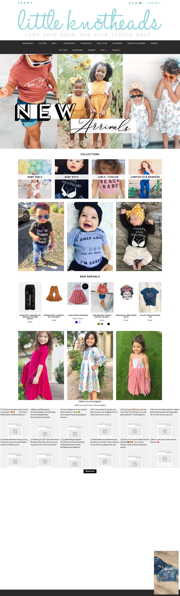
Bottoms (63, 50)
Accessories (77, 50)
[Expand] (157, 554)
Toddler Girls (69, 43)
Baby (54, 43)
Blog (103, 50)
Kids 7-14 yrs (102, 43)
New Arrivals (27, 43)
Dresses (154, 43)
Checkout (116, 50)
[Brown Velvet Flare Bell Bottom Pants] (54, 304)
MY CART (153, 3)
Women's (91, 50)
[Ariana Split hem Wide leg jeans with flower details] (30, 312)
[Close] (175, 554)
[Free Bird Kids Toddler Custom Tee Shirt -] (102, 312)
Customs (43, 43)
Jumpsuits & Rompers (136, 43)
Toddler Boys (86, 43)
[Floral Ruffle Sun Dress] (78, 304)
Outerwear (117, 43)
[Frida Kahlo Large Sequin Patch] (126, 304)
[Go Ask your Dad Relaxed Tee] (150, 312)
